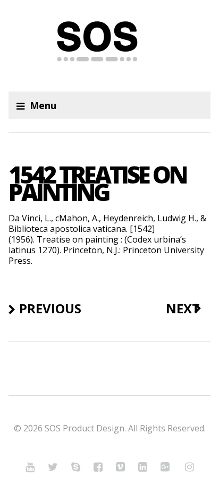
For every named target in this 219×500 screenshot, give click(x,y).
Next (183, 308)
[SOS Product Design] (109, 46)
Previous (50, 308)
